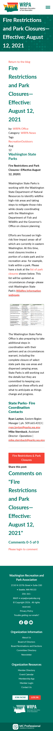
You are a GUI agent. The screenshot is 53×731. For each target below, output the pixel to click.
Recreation (14, 141)
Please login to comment (23, 549)
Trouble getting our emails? (26, 615)
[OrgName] (19, 7)
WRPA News (28, 133)
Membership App (26, 679)
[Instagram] (26, 622)
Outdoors (27, 141)
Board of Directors (26, 642)
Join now (20, 697)
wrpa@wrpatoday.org (30, 598)
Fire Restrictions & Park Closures (26, 458)
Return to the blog (19, 62)
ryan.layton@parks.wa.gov (24, 427)
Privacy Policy (26, 611)
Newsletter (26, 655)
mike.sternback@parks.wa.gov (26, 440)
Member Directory (26, 670)
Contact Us (26, 687)
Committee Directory (26, 650)
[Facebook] (21, 622)
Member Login (26, 683)
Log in (34, 697)
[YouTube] (31, 622)
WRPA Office (20, 129)
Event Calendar (26, 675)
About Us (26, 638)
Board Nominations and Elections (26, 646)
